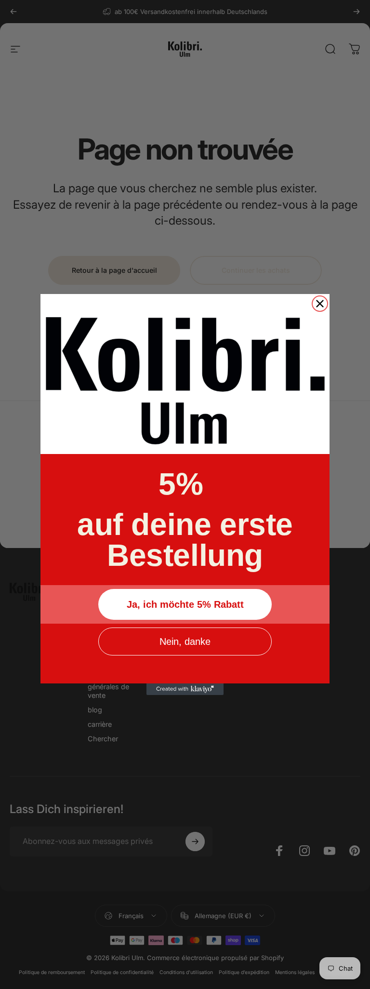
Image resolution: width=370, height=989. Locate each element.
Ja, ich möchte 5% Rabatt (185, 604)
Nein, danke (185, 641)
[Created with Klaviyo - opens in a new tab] (185, 689)
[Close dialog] (320, 303)
